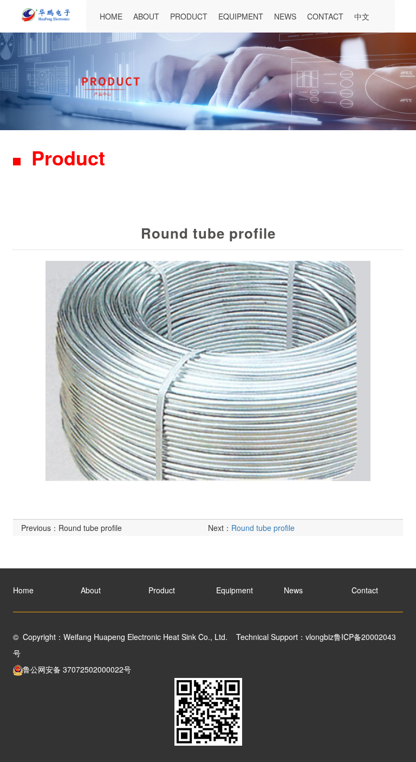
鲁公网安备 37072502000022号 (77, 669)
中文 (361, 16)
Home (111, 16)
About (146, 16)
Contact (325, 16)
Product (188, 16)
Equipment (240, 16)
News (285, 16)
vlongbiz (320, 636)
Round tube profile (90, 527)
